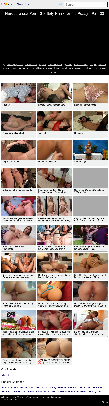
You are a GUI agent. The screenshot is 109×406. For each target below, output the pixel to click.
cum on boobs (81, 64)
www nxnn (41, 391)
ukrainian (51, 391)
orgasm (42, 64)
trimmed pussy (9, 68)
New (20, 4)
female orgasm (55, 64)
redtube (23, 387)
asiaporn (72, 387)
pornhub (5, 387)
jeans (90, 391)
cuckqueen (16, 391)
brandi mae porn (36, 387)
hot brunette (100, 68)
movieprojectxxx (15, 64)
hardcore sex (31, 64)
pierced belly (24, 68)
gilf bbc (98, 391)
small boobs (38, 68)
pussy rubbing (53, 68)
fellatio (54, 72)
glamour (68, 64)
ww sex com (28, 391)
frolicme (81, 387)
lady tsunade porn (66, 391)
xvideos (14, 387)
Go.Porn (5, 375)
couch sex (87, 68)
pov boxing (51, 387)
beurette (5, 391)
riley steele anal (94, 387)
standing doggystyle (71, 68)
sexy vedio (81, 391)
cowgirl (93, 64)
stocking (102, 64)
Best (28, 4)
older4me (62, 387)
